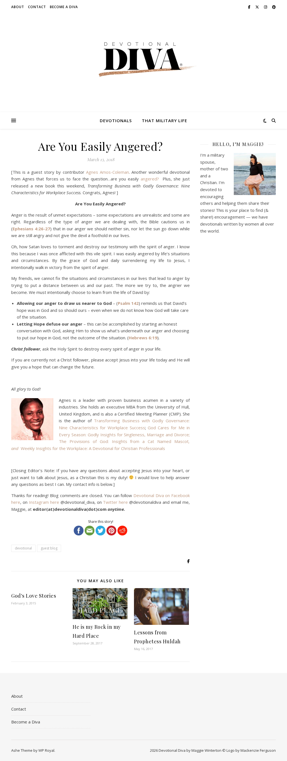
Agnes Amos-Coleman (107, 172)
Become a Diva (64, 6)
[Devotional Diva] (143, 59)
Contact (37, 6)
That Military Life (164, 120)
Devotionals (116, 120)
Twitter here (115, 502)
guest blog (49, 548)
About (17, 6)
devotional (23, 548)
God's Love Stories (33, 595)
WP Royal (46, 750)
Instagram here (44, 502)
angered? (151, 179)
